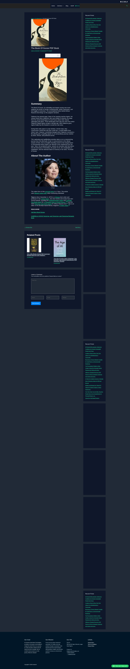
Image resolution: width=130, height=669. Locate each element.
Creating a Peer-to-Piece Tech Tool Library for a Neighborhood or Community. (93, 26)
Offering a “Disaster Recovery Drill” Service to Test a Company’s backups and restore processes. (93, 46)
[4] (69, 205)
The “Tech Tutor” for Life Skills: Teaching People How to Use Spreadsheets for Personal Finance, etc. (94, 394)
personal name (49, 191)
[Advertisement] (94, 75)
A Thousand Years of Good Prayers (54, 202)
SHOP (72, 6)
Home (53, 6)
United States (45, 199)
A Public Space (63, 205)
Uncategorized (43, 50)
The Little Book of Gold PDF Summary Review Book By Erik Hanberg (38, 254)
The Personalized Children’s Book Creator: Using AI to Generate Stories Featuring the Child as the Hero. (93, 39)
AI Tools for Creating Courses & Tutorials (94, 184)
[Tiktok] (127, 1)
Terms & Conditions (92, 644)
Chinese (57, 197)
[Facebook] (121, 1)
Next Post (78, 227)
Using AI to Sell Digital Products (92, 398)
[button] (62, 5)
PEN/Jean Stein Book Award (43, 204)
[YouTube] (123, 1)
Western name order (40, 193)
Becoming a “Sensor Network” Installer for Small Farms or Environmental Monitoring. (93, 33)
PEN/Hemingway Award (56, 200)
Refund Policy (91, 642)
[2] (67, 201)
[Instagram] (125, 1)
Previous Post (28, 227)
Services (59, 6)
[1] (66, 201)
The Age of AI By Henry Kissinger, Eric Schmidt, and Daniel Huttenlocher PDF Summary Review (65, 260)
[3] (67, 203)
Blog (67, 6)
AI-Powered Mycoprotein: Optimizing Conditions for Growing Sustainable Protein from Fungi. (93, 20)
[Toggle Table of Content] (57, 55)
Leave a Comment (35, 50)
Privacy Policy (91, 646)
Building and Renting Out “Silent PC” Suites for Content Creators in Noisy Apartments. (93, 193)
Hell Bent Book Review (38, 212)
